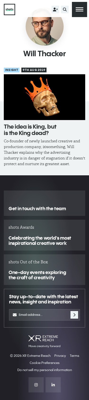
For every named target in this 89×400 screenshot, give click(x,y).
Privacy (60, 355)
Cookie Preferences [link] (45, 362)
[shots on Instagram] (36, 384)
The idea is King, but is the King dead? (30, 129)
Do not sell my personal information (44, 370)
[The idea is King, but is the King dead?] (44, 97)
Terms (74, 355)
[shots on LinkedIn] (53, 384)
